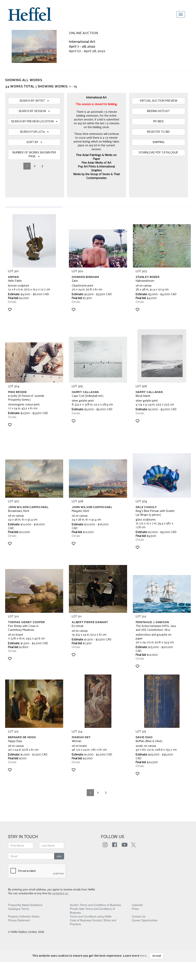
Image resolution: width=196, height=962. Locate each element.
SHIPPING (158, 142)
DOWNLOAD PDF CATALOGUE (158, 152)
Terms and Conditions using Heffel (90, 916)
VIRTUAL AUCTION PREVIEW (158, 101)
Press (135, 909)
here (143, 956)
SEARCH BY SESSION (33, 111)
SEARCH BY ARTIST (33, 101)
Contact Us (138, 916)
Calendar (137, 905)
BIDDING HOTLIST (158, 111)
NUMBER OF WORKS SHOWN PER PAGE (34, 154)
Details (12, 302)
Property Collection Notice (23, 916)
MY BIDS (158, 121)
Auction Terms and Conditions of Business (95, 905)
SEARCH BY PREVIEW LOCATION (33, 121)
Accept (156, 956)
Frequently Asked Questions (25, 905)
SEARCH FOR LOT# (33, 132)
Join (59, 856)
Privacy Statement (19, 920)
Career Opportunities (144, 920)
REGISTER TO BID (158, 132)
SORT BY (33, 142)
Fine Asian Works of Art (96, 162)
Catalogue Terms (18, 909)
